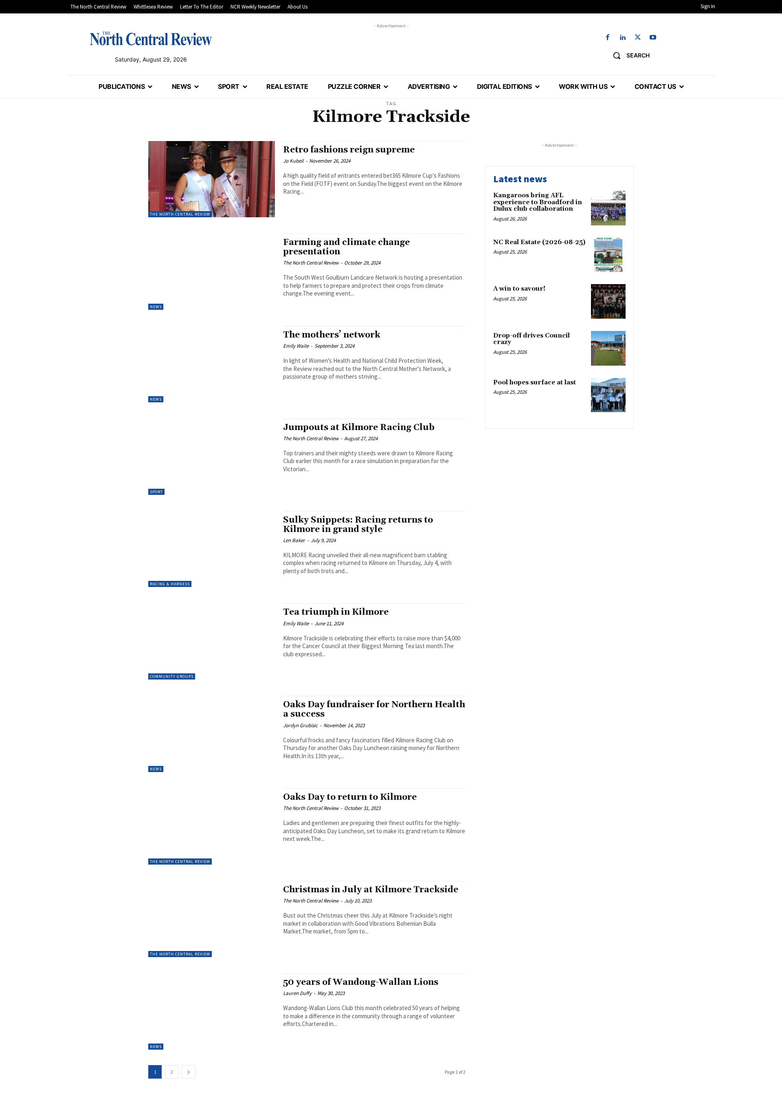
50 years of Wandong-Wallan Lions (360, 982)
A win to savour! (519, 289)
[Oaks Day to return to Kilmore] (211, 826)
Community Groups (171, 676)
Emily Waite (296, 345)
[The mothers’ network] (211, 364)
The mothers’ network (331, 335)
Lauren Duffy (297, 993)
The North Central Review (180, 214)
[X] (638, 37)
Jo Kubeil (293, 160)
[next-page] (189, 1072)
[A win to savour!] (608, 301)
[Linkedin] (622, 37)
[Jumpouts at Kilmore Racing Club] (211, 457)
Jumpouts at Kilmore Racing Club (359, 427)
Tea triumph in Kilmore (336, 612)
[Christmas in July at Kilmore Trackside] (211, 919)
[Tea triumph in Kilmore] (211, 641)
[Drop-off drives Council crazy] (608, 348)
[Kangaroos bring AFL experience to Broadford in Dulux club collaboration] (608, 208)
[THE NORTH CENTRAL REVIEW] (151, 38)
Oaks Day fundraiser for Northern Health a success (374, 709)
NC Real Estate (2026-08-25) (539, 242)
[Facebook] (607, 37)
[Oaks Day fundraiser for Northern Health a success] (211, 734)
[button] (628, 55)
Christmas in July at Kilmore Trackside (370, 890)
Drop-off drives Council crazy (531, 339)
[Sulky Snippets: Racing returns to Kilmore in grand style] (211, 549)
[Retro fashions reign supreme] (211, 179)
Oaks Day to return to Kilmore (350, 797)
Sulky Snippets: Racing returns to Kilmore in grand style (358, 525)
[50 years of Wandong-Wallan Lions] (211, 1011)
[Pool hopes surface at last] (608, 395)
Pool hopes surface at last (534, 382)
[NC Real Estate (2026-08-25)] (608, 255)
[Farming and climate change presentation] (211, 272)
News (156, 306)
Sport (156, 491)
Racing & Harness (170, 584)
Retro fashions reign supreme (349, 150)
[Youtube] (653, 37)
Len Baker (294, 540)
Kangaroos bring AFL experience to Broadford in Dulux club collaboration (537, 202)
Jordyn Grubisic (300, 725)
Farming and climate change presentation (346, 247)
